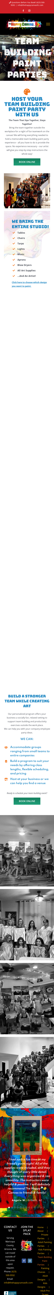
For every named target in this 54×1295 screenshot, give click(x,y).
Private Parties (42, 1236)
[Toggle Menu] (48, 24)
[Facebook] (24, 1261)
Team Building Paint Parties (44, 1261)
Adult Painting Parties (44, 1244)
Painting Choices (43, 1270)
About (40, 1230)
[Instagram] (30, 1261)
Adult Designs (42, 1277)
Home (40, 1227)
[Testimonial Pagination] (9, 1207)
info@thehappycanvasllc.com (30, 5)
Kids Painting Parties (44, 1251)
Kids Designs (42, 1285)
